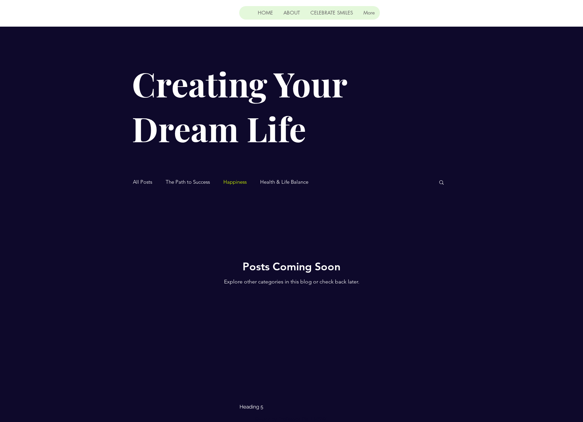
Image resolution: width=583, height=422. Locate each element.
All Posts (142, 182)
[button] (441, 182)
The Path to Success (188, 182)
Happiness (235, 182)
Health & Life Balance (284, 182)
